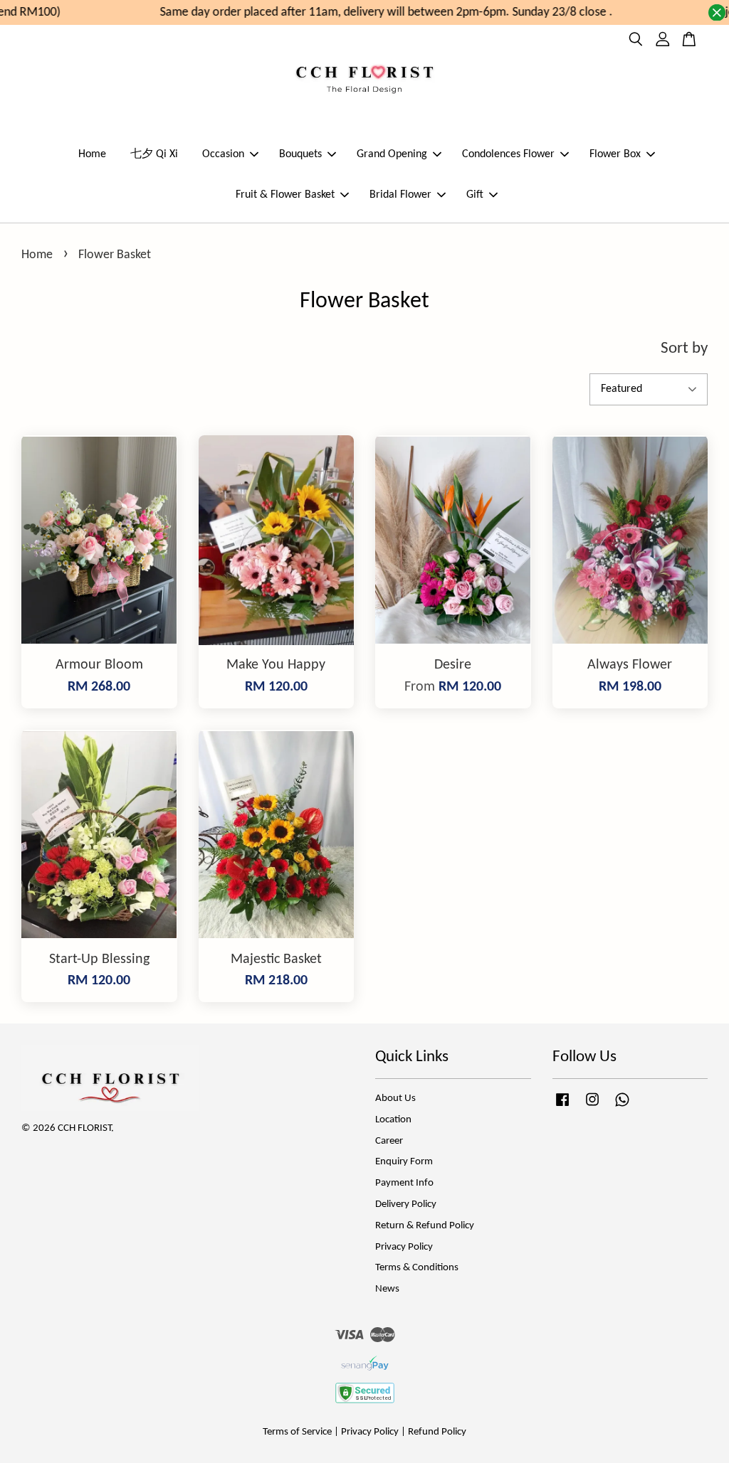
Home (92, 154)
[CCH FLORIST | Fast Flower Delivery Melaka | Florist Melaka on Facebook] (562, 1107)
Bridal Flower (400, 195)
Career (389, 1141)
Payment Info (404, 1183)
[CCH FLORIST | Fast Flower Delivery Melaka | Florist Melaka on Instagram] (592, 1107)
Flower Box (615, 154)
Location (393, 1119)
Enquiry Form (404, 1161)
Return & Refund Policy (424, 1225)
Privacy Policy (404, 1247)
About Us (395, 1098)
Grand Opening (392, 154)
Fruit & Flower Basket (285, 195)
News (387, 1289)
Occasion (223, 154)
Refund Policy (437, 1432)
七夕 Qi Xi (154, 154)
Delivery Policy (405, 1204)
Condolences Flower (508, 154)
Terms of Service (297, 1432)
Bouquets (300, 154)
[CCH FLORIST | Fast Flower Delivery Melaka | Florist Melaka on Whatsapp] (622, 1107)
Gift (474, 195)
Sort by (684, 349)
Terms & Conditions (416, 1267)
